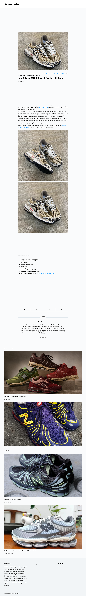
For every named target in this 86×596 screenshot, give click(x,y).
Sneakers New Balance (47, 73)
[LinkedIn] (62, 309)
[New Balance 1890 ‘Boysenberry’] (43, 424)
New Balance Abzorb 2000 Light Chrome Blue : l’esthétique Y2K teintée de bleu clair (20, 550)
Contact (33, 563)
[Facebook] (24, 309)
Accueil (19, 73)
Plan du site (49, 563)
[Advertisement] (43, 18)
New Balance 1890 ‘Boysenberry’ (10, 447)
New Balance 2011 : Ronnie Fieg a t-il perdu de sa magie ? (15, 396)
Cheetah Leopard (43, 107)
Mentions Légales (35, 564)
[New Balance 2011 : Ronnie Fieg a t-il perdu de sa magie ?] (43, 372)
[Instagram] (62, 563)
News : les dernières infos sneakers (31, 73)
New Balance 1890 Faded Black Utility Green (12, 499)
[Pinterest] (49, 309)
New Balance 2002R (59, 73)
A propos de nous (41, 563)
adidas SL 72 (27, 127)
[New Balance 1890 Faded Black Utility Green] (43, 475)
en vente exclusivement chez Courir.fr (46, 273)
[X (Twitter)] (36, 309)
